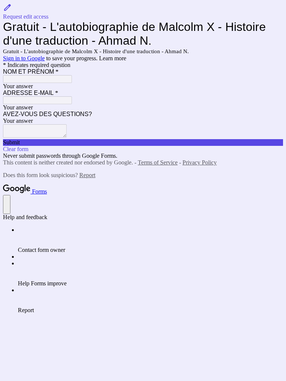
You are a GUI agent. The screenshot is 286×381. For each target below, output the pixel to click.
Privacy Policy (199, 162)
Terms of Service (158, 162)
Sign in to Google (24, 58)
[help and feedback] (6, 204)
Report (87, 175)
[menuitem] (150, 240)
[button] (143, 11)
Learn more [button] (112, 58)
